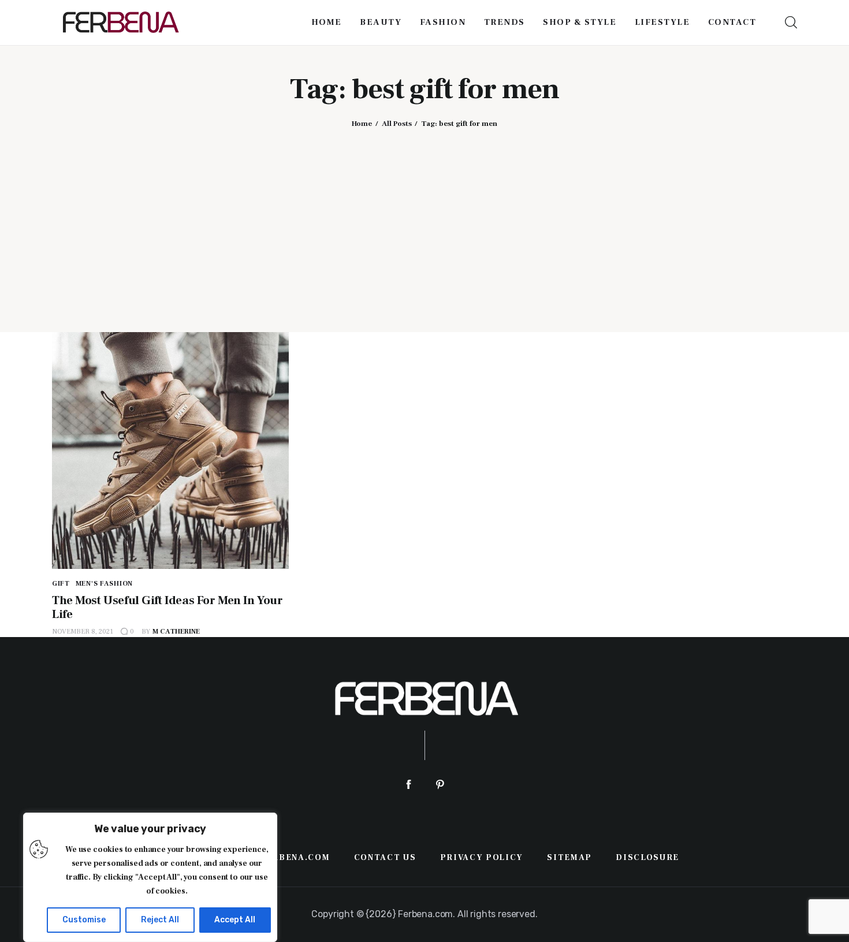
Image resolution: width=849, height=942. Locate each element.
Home (362, 123)
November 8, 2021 (82, 631)
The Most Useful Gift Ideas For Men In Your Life (167, 607)
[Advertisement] (424, 221)
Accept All (234, 920)
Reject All (160, 920)
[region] (150, 877)
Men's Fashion (104, 583)
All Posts (397, 123)
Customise (84, 920)
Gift (61, 583)
